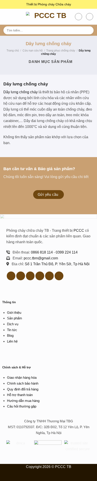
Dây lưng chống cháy (20, 92)
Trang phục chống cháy (60, 50)
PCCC (79, 230)
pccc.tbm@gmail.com (41, 258)
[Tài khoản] (78, 16)
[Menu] (6, 16)
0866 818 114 (42, 252)
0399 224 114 (67, 252)
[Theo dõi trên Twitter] (20, 276)
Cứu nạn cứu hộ (33, 50)
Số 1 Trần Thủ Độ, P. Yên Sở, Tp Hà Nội (57, 264)
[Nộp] (88, 30)
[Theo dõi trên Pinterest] (30, 276)
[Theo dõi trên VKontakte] (59, 276)
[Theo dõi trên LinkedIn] (39, 276)
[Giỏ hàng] (89, 16)
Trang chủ (13, 50)
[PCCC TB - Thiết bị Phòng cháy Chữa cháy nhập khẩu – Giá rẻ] (48, 16)
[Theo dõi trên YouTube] (49, 276)
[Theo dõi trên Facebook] (11, 276)
